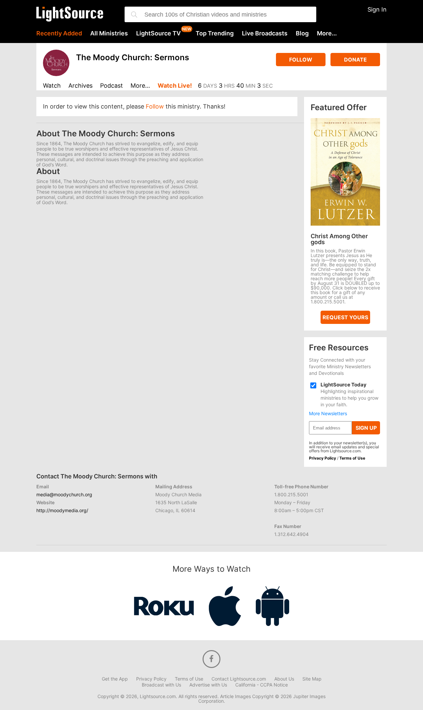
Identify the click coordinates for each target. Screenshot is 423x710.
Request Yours (345, 317)
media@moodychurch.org (64, 494)
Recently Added (59, 33)
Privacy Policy (322, 458)
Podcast (111, 86)
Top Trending (215, 33)
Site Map (312, 679)
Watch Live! (175, 86)
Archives (80, 86)
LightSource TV (158, 33)
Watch (52, 86)
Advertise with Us (208, 685)
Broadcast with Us (161, 685)
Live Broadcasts (265, 33)
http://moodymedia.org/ (62, 510)
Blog (302, 33)
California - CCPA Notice (261, 685)
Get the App (115, 679)
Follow (300, 59)
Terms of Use (352, 458)
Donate (355, 59)
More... (327, 33)
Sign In (377, 9)
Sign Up (366, 427)
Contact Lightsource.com (239, 679)
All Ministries (109, 33)
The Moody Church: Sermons (132, 57)
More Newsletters (328, 413)
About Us (284, 679)
